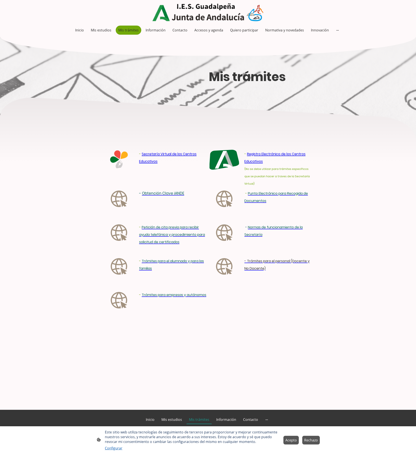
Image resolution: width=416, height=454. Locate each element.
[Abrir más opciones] (337, 30)
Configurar (113, 448)
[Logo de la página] (208, 12)
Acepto (291, 440)
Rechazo (311, 440)
